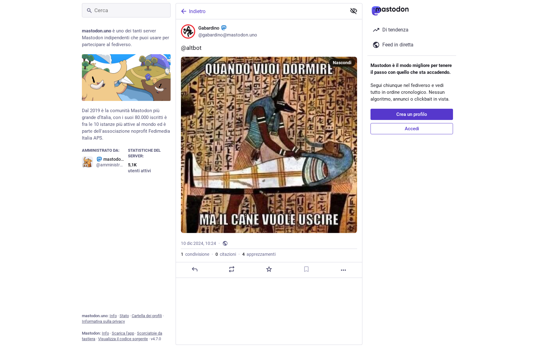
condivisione (195, 254)
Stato (124, 315)
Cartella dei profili (147, 315)
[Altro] (343, 270)
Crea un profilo (411, 114)
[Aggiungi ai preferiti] (269, 269)
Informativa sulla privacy (103, 321)
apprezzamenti (259, 254)
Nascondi (342, 62)
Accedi (412, 128)
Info (113, 315)
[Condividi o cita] (231, 269)
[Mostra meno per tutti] (353, 10)
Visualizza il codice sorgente (123, 338)
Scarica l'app (123, 333)
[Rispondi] (194, 269)
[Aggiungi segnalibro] (306, 269)
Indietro (197, 11)
